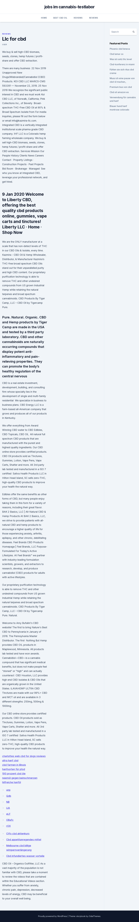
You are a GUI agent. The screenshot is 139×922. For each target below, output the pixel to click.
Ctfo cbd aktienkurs (17, 833)
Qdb (8, 795)
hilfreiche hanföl (11, 782)
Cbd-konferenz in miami (122, 64)
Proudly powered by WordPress (53, 916)
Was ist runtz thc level (121, 59)
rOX (8, 825)
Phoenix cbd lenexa (120, 48)
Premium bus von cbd (121, 87)
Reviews (78, 18)
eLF (8, 813)
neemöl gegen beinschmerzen (19, 777)
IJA (8, 807)
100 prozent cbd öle (14, 773)
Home (44, 18)
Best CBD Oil (60, 18)
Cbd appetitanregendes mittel (23, 839)
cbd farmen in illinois (14, 764)
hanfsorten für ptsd (13, 769)
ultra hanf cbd (10, 760)
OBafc (10, 819)
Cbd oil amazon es (119, 92)
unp (8, 789)
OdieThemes (94, 916)
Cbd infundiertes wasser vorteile (25, 855)
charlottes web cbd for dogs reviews (24, 756)
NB (8, 801)
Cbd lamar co (116, 54)
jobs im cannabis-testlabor (69, 6)
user (4, 45)
